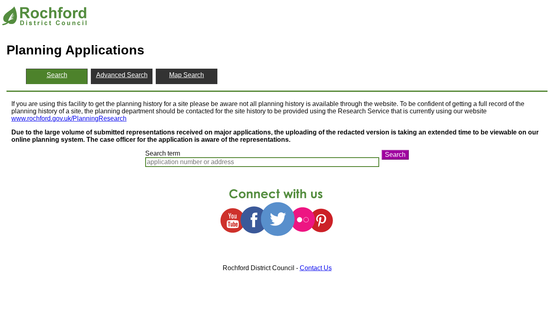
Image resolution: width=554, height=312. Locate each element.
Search (395, 154)
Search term (162, 153)
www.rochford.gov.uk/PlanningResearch (69, 118)
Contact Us (316, 267)
